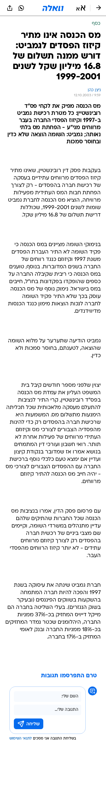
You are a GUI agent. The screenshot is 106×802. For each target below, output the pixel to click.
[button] (80, 8)
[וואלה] (53, 8)
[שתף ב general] (9, 8)
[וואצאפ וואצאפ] (21, 8)
